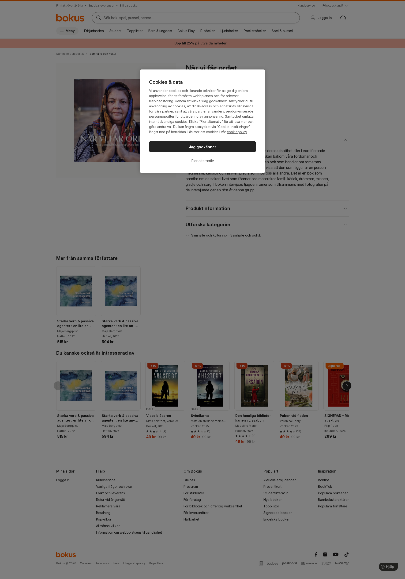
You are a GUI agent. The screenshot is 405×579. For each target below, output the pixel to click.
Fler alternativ (202, 160)
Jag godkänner (202, 147)
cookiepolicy (237, 132)
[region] (202, 121)
